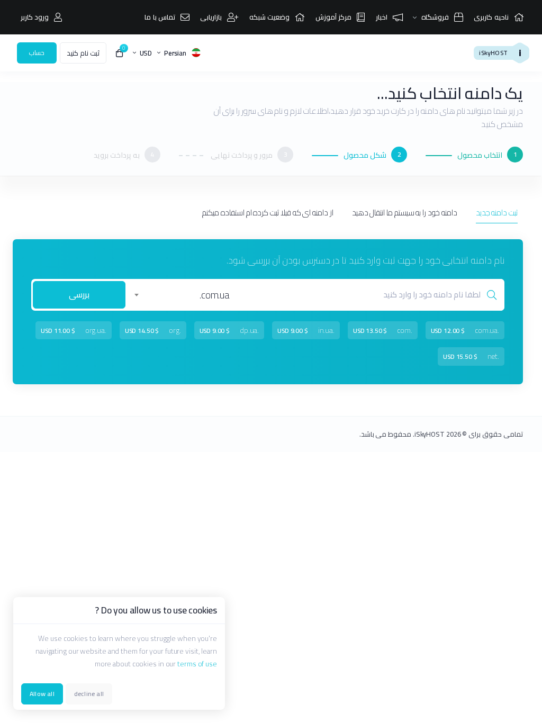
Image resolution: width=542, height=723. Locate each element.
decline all (89, 694)
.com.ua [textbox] (215, 294)
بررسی (79, 294)
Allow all (42, 694)
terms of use (197, 664)
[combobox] (184, 295)
